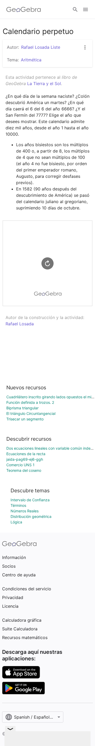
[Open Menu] (85, 9)
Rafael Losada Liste (40, 47)
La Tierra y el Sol (44, 83)
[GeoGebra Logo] (23, 9)
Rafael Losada (20, 323)
